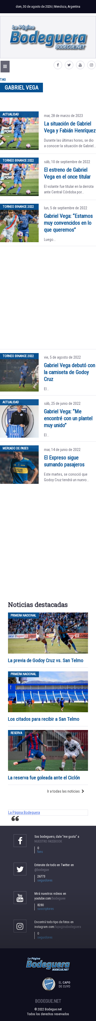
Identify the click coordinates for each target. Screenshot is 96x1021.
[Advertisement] (48, 297)
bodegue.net (48, 1001)
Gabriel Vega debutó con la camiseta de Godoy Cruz (69, 372)
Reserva (16, 733)
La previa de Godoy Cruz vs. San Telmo (45, 660)
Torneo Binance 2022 (18, 160)
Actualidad (11, 114)
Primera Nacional (23, 615)
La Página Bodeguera (24, 812)
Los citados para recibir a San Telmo (44, 719)
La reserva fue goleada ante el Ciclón (44, 777)
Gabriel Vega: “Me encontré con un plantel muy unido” (68, 418)
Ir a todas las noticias (63, 791)
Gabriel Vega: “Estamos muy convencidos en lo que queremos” (68, 223)
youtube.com (49, 898)
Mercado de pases (15, 448)
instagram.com (57, 927)
